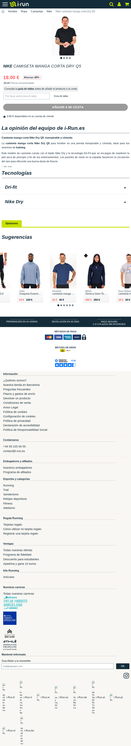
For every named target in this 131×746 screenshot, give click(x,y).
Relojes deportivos (15, 498)
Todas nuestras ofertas (17, 550)
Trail (6, 490)
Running (8, 485)
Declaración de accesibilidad (21, 425)
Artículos (8, 577)
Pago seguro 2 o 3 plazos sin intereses (109, 322)
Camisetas (37, 11)
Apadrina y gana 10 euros (19, 563)
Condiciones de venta (17, 402)
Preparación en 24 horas (21, 321)
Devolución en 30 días (65, 321)
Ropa (24, 11)
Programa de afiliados (17, 472)
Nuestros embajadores (17, 467)
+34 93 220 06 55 (14, 446)
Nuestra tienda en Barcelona (21, 385)
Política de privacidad (17, 420)
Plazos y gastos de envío (19, 393)
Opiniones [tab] (11, 223)
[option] (65, 35)
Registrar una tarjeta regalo (20, 533)
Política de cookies (15, 412)
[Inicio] (3, 11)
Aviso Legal (10, 407)
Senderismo (11, 494)
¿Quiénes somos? (15, 380)
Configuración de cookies (19, 416)
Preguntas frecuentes (17, 389)
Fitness (7, 503)
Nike (49, 11)
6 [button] (75, 308)
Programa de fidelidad (17, 554)
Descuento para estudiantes (21, 559)
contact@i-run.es (14, 451)
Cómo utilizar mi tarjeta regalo (22, 529)
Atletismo (9, 508)
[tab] (65, 187)
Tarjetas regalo (12, 524)
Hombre (12, 11)
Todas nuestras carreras (18, 593)
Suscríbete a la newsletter (16, 661)
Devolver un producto (17, 398)
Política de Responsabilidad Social (25, 429)
